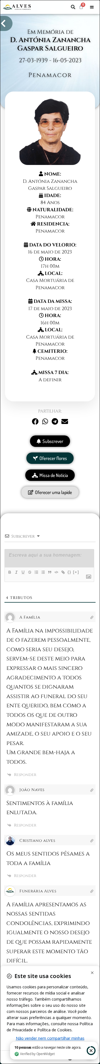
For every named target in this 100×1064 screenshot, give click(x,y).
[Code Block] (56, 572)
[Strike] (29, 572)
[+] (76, 572)
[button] (73, 7)
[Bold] (9, 572)
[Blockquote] (49, 572)
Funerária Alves (37, 891)
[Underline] (22, 572)
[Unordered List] (42, 572)
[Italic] (16, 572)
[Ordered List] (36, 572)
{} (69, 572)
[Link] (62, 572)
